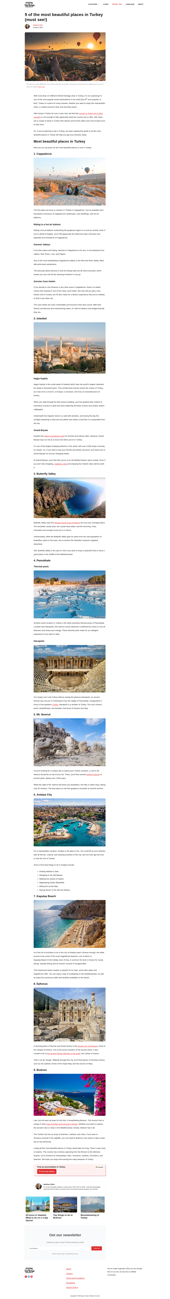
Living (105, 4)
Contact (69, 1273)
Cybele (55, 705)
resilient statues (93, 774)
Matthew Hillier (38, 25)
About (140, 4)
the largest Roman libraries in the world (63, 1053)
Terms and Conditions (75, 1278)
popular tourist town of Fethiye (67, 523)
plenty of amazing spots (55, 436)
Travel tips (117, 4)
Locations (92, 4)
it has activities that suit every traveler (62, 1124)
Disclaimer (70, 1283)
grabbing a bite (60, 464)
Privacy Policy (72, 1287)
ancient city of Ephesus (87, 1046)
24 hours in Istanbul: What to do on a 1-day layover (37, 1218)
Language (130, 4)
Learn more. (41, 87)
